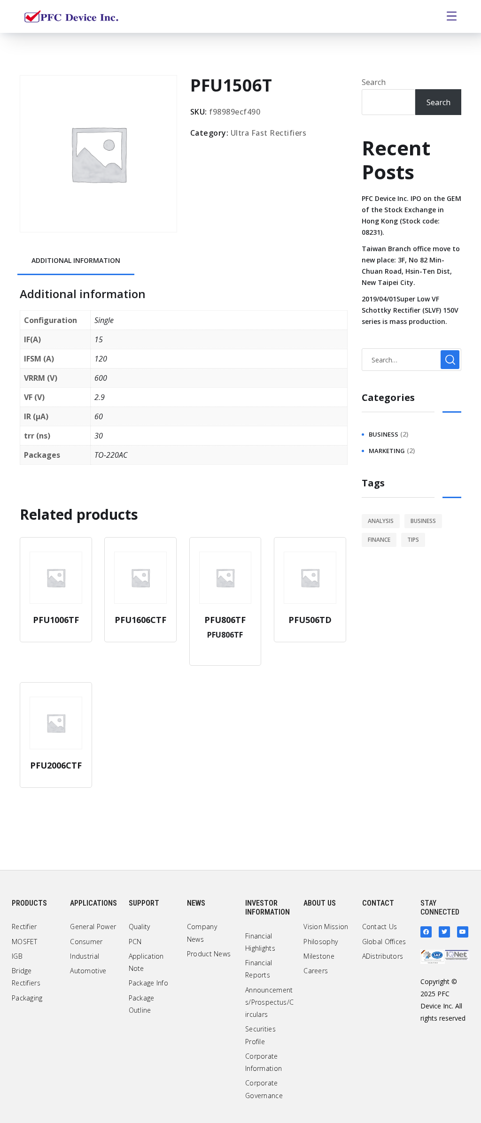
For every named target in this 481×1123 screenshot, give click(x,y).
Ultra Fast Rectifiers (269, 133)
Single (104, 320)
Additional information (75, 260)
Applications (93, 903)
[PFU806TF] (225, 578)
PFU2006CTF (56, 765)
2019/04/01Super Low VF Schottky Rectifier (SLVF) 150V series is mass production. (410, 310)
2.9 (99, 397)
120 (100, 359)
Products (29, 903)
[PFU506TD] (310, 578)
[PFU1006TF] (56, 578)
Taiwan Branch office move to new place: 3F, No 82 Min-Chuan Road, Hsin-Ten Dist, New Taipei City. (411, 265)
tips (413, 540)
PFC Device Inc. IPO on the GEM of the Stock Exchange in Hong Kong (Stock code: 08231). (411, 215)
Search (374, 82)
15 (98, 339)
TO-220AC (110, 455)
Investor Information (267, 907)
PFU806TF (225, 619)
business (383, 434)
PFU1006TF (56, 619)
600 (100, 378)
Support (144, 903)
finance (379, 540)
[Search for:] (412, 359)
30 (98, 436)
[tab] (75, 261)
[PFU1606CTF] (140, 578)
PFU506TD (310, 619)
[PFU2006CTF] (56, 723)
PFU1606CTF (140, 619)
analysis (381, 521)
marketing (387, 450)
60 (98, 416)
